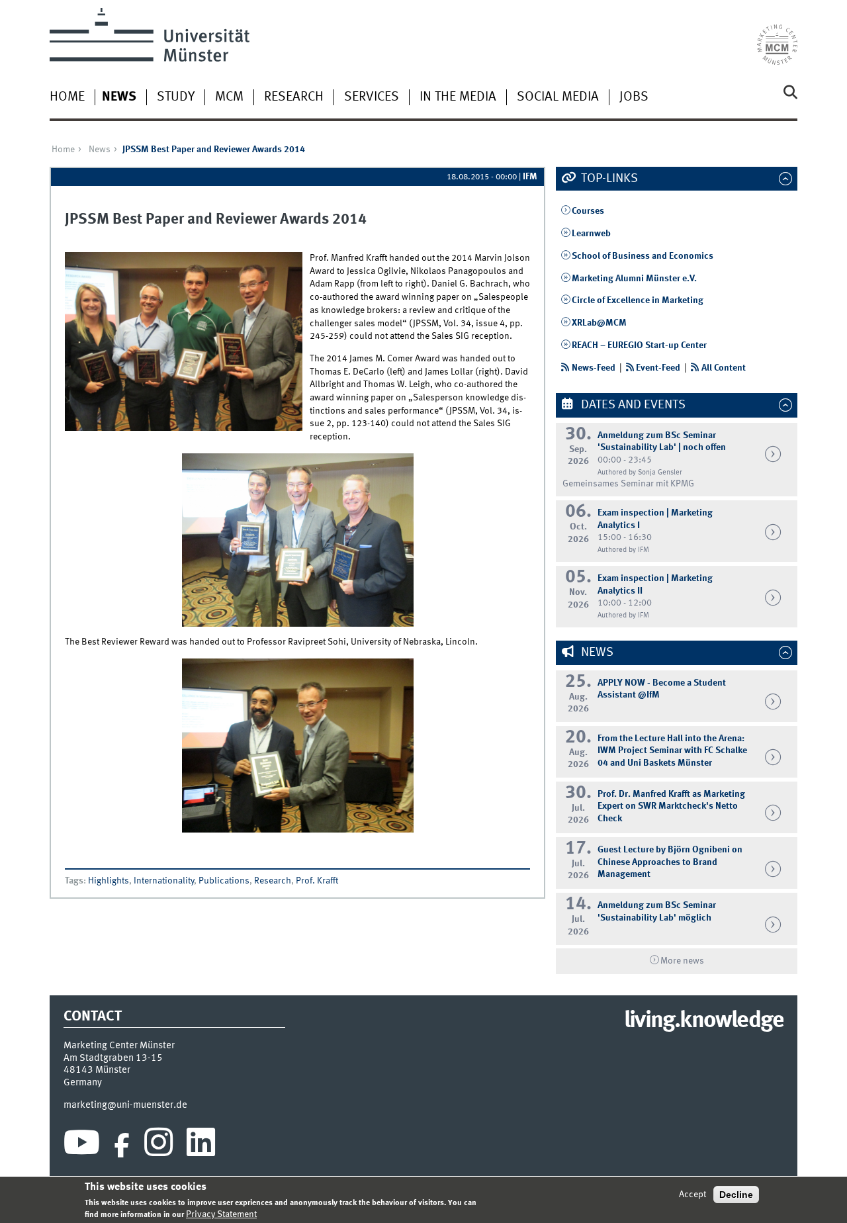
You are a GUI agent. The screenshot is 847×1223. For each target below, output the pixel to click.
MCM (229, 97)
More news (682, 961)
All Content (723, 368)
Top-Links (608, 179)
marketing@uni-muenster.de (125, 1105)
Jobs (633, 97)
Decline (736, 1194)
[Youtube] (82, 1145)
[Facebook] (122, 1145)
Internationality (164, 880)
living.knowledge (703, 1021)
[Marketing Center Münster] (777, 36)
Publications (224, 880)
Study (176, 97)
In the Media (458, 97)
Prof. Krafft (317, 880)
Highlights (108, 880)
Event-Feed (658, 368)
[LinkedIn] (201, 1145)
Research (294, 97)
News (119, 97)
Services (371, 97)
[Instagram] (158, 1145)
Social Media (558, 97)
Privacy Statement (221, 1214)
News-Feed (593, 368)
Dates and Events (632, 405)
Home (67, 97)
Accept (692, 1194)
